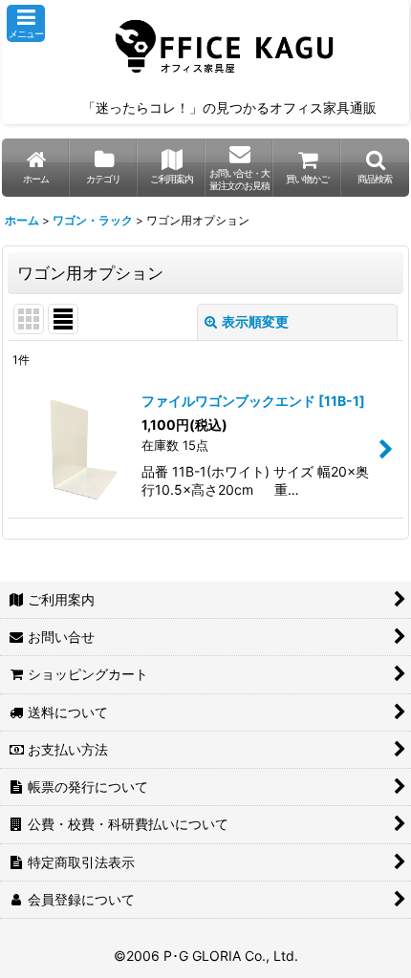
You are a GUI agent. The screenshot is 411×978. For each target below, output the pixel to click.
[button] (26, 23)
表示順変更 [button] (255, 321)
